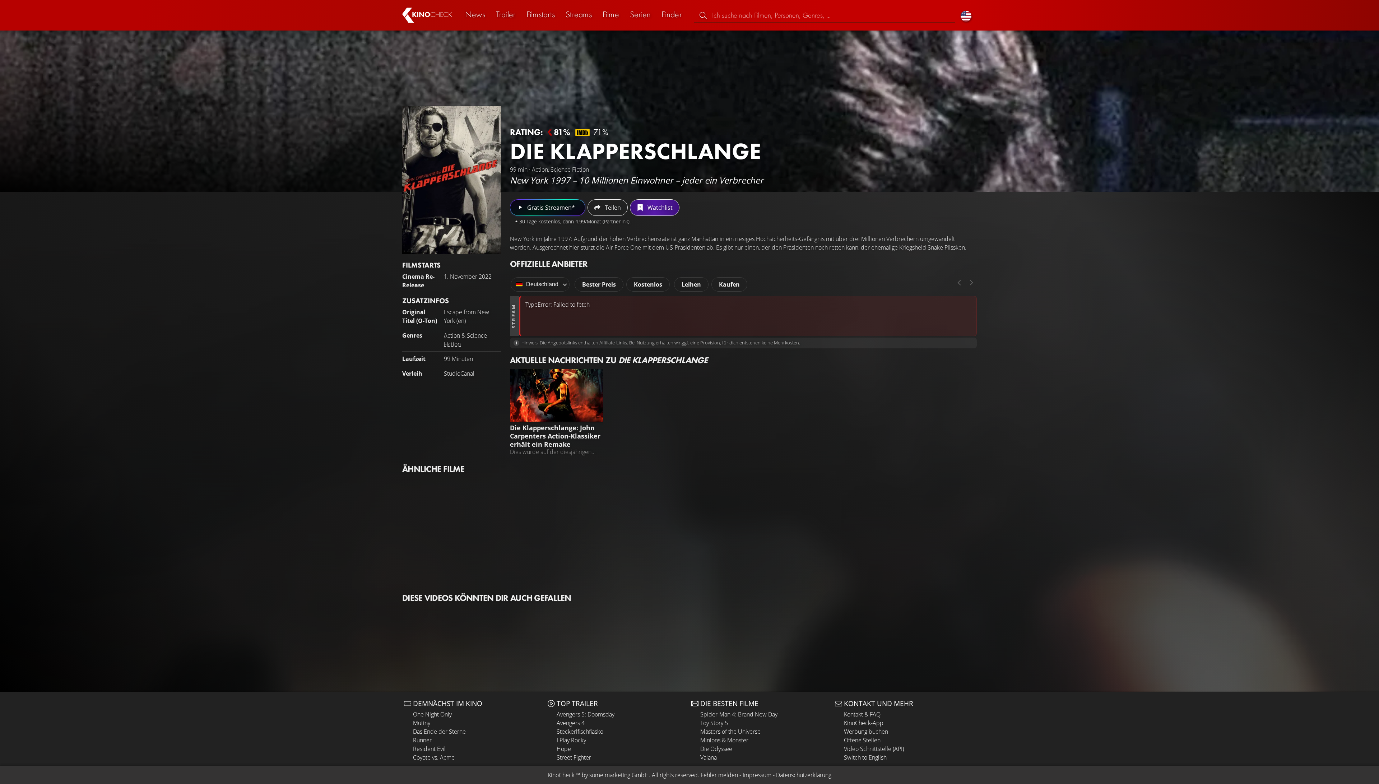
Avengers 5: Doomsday (585, 714)
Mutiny (421, 723)
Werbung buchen (866, 731)
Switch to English (865, 757)
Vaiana (708, 757)
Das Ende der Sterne (439, 731)
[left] (959, 282)
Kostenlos (648, 284)
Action (452, 335)
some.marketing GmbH (619, 775)
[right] (971, 282)
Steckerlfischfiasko (580, 731)
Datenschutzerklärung (803, 775)
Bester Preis (599, 284)
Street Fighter (574, 757)
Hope (564, 748)
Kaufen (729, 284)
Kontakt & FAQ (862, 714)
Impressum (757, 775)
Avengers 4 (571, 723)
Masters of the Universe (730, 731)
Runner (422, 740)
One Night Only (432, 714)
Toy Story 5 (714, 723)
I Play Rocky (571, 740)
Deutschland (542, 284)
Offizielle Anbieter (549, 263)
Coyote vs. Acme (434, 757)
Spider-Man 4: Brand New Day (738, 714)
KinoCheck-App (863, 723)
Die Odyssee (716, 748)
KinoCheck (561, 775)
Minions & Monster (724, 740)
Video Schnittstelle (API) (874, 748)
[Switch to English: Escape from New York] (966, 15)
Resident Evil (429, 748)
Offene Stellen (862, 740)
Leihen (691, 284)
